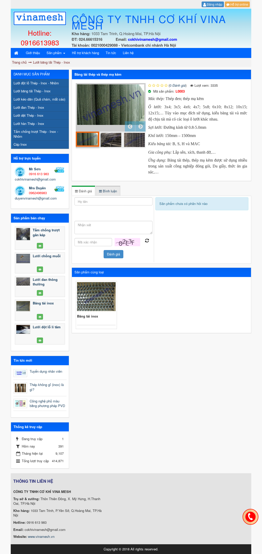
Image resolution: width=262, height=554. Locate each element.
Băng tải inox (87, 316)
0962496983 (38, 192)
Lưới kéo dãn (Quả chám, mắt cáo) (39, 99)
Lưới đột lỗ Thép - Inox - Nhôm (36, 83)
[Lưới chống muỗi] (23, 258)
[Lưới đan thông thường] (23, 281)
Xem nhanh (96, 296)
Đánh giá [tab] (85, 191)
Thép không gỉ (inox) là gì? (47, 387)
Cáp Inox (20, 144)
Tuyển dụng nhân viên (46, 371)
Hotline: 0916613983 (40, 38)
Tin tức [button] (111, 52)
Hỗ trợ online (239, 4)
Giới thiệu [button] (33, 52)
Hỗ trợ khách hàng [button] (85, 52)
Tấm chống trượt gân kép (46, 232)
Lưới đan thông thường (45, 282)
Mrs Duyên (37, 187)
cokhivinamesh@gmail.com (35, 179)
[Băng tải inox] (23, 306)
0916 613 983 (39, 173)
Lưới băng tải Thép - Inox (32, 90)
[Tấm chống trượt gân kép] (23, 234)
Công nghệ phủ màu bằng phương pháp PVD (47, 403)
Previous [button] (130, 126)
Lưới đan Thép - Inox (29, 107)
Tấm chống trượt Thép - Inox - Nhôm (36, 134)
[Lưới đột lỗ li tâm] (23, 329)
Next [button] (140, 126)
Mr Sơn (35, 168)
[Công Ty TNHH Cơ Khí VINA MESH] (40, 17)
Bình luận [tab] (109, 191)
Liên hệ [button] (128, 52)
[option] (111, 104)
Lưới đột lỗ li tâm (47, 326)
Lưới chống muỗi (47, 255)
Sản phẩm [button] (55, 52)
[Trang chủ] (17, 53)
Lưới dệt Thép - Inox (28, 115)
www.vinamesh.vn (41, 536)
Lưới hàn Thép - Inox (29, 123)
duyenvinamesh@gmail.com (36, 198)
